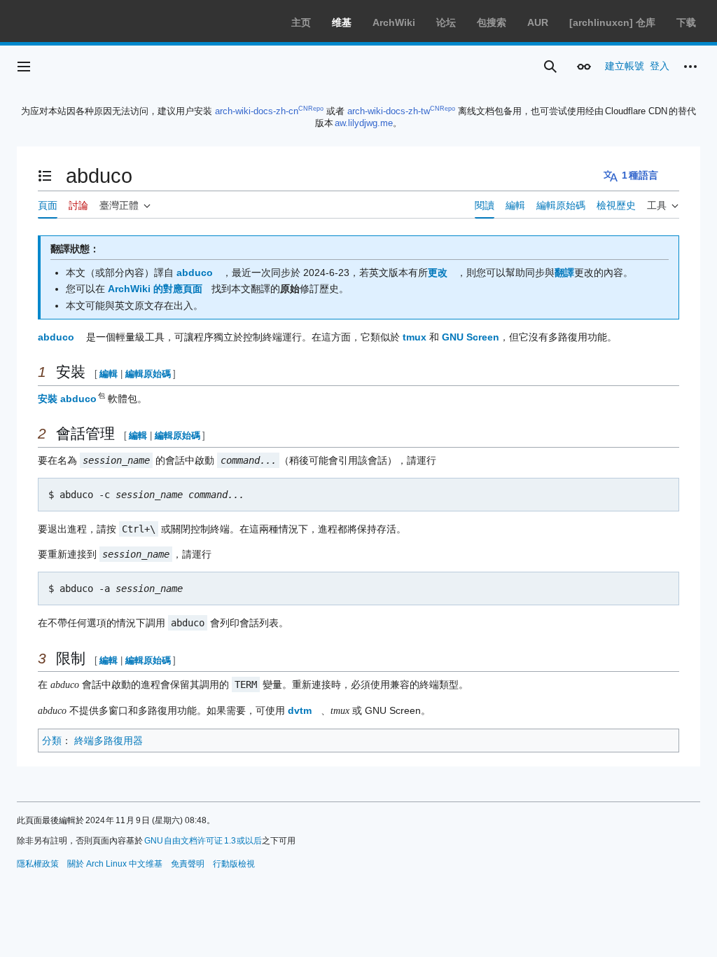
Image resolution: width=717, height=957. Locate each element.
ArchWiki (394, 22)
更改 (437, 272)
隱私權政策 (38, 864)
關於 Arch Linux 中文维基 (114, 864)
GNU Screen (470, 337)
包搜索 (491, 22)
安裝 (47, 398)
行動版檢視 (234, 864)
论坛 (446, 22)
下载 (686, 22)
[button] (23, 66)
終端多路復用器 (108, 740)
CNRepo (310, 108)
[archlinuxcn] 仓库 (612, 22)
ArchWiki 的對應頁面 (155, 288)
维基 (341, 22)
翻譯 (564, 272)
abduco (194, 272)
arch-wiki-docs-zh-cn (256, 111)
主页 (301, 22)
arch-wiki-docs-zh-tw (388, 111)
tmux (414, 337)
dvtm (300, 710)
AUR (537, 22)
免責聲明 (187, 864)
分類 (52, 740)
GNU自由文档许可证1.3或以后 (203, 841)
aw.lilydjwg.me (364, 123)
